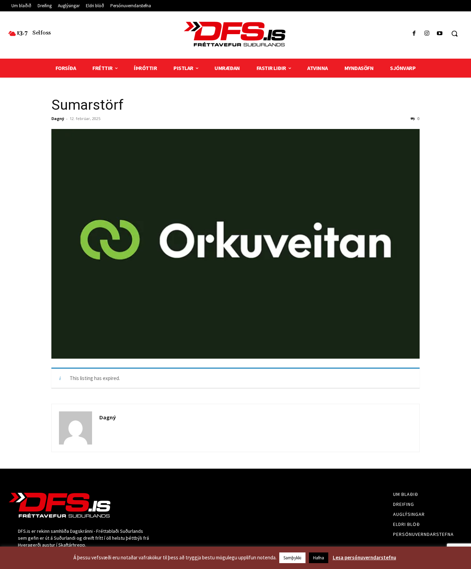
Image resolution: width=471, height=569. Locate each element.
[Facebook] (414, 33)
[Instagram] (427, 33)
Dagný (57, 118)
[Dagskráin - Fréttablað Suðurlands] (235, 34)
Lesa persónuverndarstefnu (364, 557)
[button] (454, 33)
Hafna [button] (318, 558)
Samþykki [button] (292, 558)
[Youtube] (439, 33)
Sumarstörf (87, 105)
